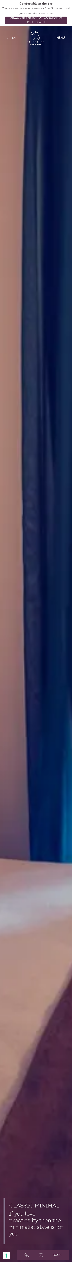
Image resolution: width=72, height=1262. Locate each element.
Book (57, 1255)
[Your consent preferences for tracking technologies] (6, 1255)
